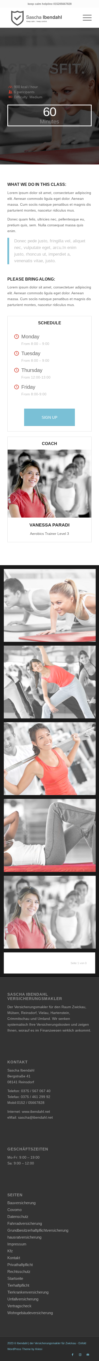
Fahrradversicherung (24, 1223)
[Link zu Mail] (88, 1354)
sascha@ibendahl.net (35, 1117)
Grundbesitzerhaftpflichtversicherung (37, 1230)
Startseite (15, 1278)
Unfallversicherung (22, 1299)
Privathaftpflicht (20, 1264)
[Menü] (85, 17)
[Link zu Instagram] (80, 1354)
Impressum (16, 1244)
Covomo (14, 1209)
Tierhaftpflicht (18, 1285)
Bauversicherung (21, 1203)
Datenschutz (17, 1216)
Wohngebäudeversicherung (30, 1313)
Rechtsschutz (18, 1271)
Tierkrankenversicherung (27, 1292)
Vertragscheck (19, 1306)
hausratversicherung (24, 1237)
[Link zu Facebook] (72, 1354)
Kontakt (13, 1258)
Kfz (10, 1251)
